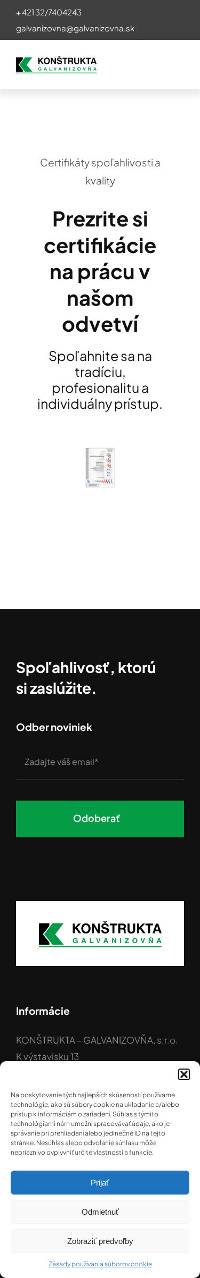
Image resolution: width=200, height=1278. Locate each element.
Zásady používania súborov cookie (100, 1264)
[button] (184, 1074)
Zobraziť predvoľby (100, 1241)
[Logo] (56, 60)
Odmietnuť (100, 1211)
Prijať (100, 1182)
